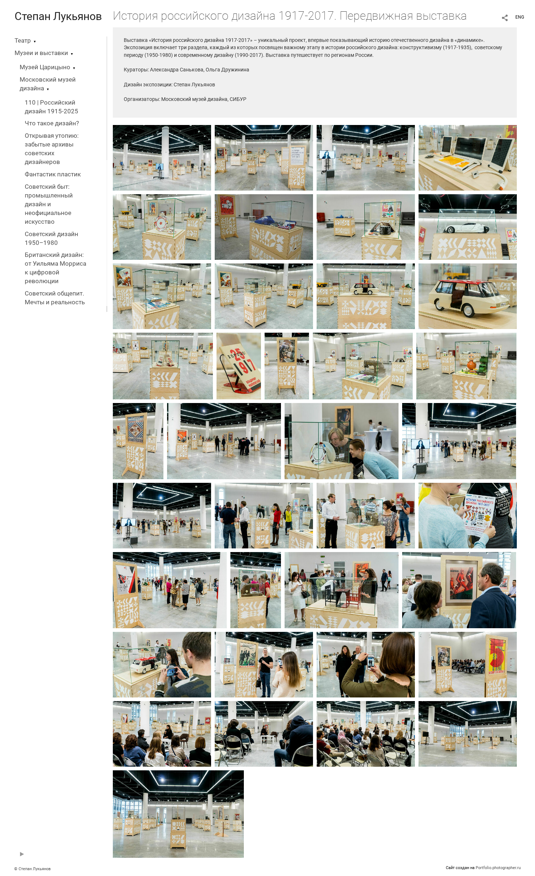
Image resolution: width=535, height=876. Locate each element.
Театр (23, 40)
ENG (519, 17)
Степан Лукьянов (58, 16)
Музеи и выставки (41, 53)
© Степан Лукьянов (32, 869)
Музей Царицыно (45, 67)
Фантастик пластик (53, 174)
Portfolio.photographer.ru (498, 867)
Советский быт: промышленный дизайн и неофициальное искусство (49, 204)
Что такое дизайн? (52, 123)
